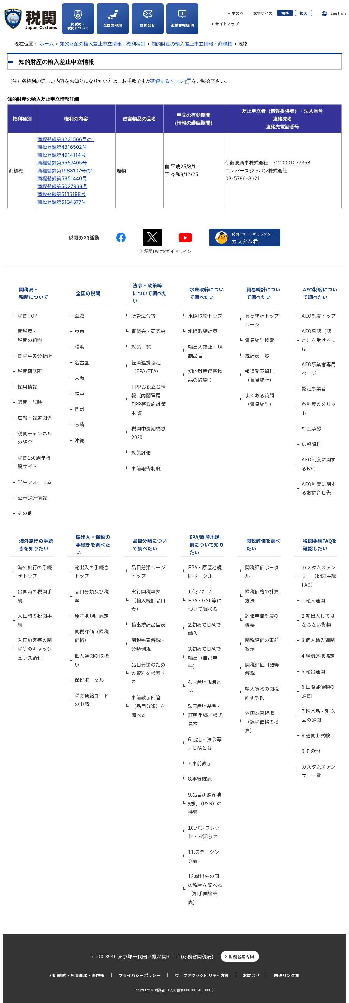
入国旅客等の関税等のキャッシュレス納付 (35, 648)
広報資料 (311, 444)
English (338, 13)
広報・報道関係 (35, 417)
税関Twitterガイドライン (168, 251)
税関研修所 (30, 371)
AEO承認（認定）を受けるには (319, 340)
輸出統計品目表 (148, 624)
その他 (25, 513)
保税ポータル (89, 679)
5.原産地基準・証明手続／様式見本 (205, 715)
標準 (285, 13)
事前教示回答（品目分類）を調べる (148, 706)
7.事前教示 (200, 763)
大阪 (80, 377)
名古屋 (82, 362)
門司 (80, 408)
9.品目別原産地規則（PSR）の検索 (205, 803)
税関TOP (28, 315)
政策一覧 (141, 346)
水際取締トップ (205, 315)
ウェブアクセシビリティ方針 (202, 975)
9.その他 (311, 750)
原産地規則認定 (92, 615)
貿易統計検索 (259, 339)
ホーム (47, 43)
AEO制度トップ (319, 315)
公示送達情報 (32, 497)
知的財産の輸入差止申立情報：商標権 (191, 43)
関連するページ (167, 81)
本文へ (237, 13)
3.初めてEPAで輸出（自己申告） (204, 657)
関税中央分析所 (35, 355)
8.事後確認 (200, 778)
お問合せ (251, 975)
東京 (80, 331)
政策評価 (141, 452)
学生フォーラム (35, 481)
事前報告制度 (146, 468)
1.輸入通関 (313, 600)
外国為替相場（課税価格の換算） (262, 722)
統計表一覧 (257, 355)
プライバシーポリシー (140, 975)
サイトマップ (227, 23)
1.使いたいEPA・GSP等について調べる (205, 600)
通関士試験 (30, 402)
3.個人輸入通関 (318, 639)
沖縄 (80, 440)
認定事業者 (314, 388)
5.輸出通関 (313, 671)
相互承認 (311, 428)
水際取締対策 (202, 331)
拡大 (303, 13)
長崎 (80, 424)
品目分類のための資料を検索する (148, 673)
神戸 (80, 393)
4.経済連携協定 (318, 655)
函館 (80, 315)
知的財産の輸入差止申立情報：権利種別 (103, 43)
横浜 (80, 346)
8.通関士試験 (316, 735)
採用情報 (27, 386)
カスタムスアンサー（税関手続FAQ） (319, 576)
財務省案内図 (241, 956)
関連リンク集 (286, 975)
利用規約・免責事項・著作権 (77, 975)
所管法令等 (143, 315)
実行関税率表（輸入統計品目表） (148, 600)
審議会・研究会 (148, 331)
